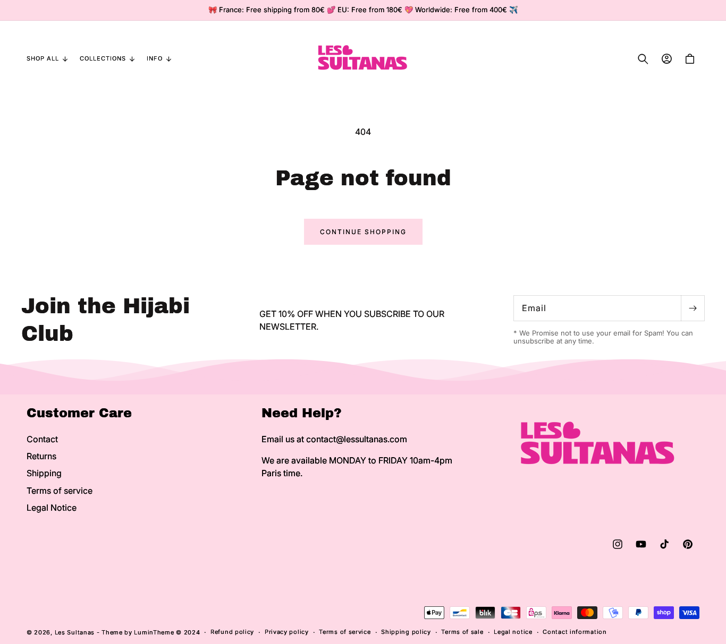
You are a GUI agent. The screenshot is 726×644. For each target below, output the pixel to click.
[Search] (643, 59)
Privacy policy (287, 632)
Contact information (574, 632)
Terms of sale (462, 632)
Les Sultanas (75, 632)
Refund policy (232, 632)
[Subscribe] (692, 308)
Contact (42, 439)
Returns (41, 456)
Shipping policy (406, 632)
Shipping (44, 473)
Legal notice (513, 632)
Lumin (154, 632)
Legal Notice (52, 507)
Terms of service (59, 490)
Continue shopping (363, 232)
